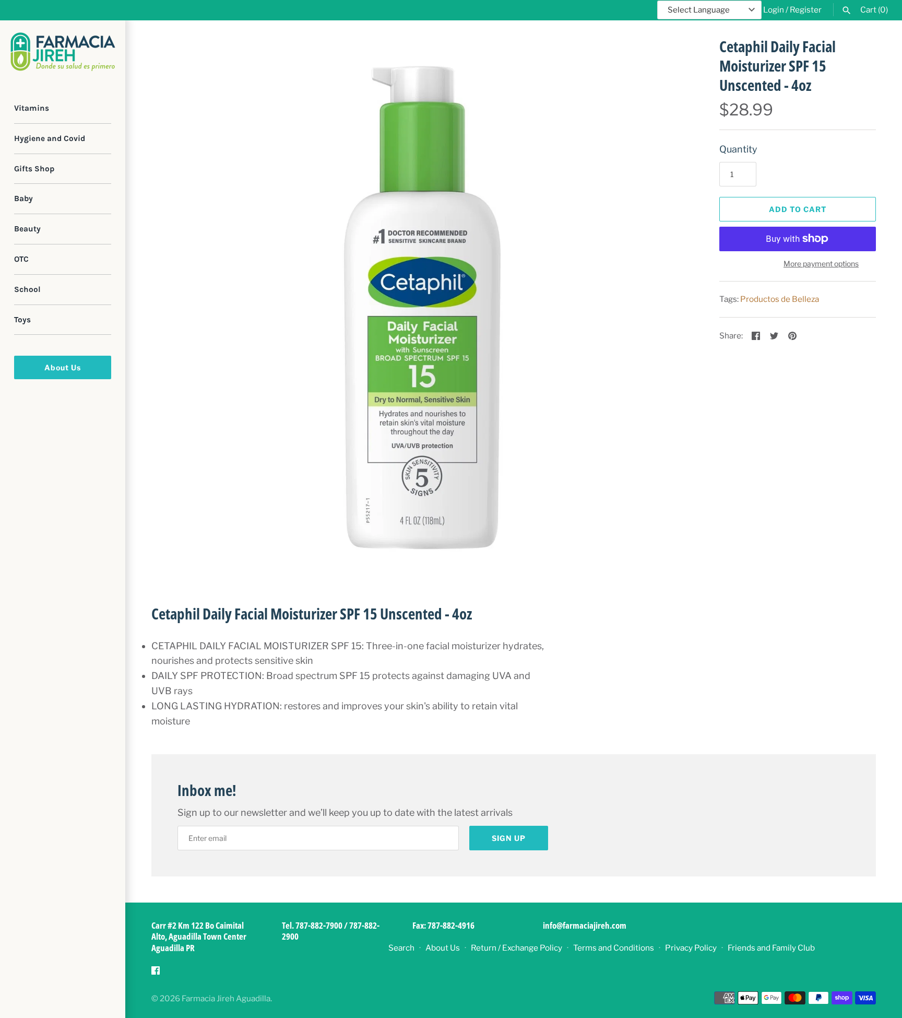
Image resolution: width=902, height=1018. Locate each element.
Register (806, 10)
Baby (23, 198)
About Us (62, 367)
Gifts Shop (34, 168)
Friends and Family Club (771, 948)
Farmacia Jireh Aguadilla (226, 998)
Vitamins (31, 108)
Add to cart (798, 209)
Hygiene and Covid (49, 138)
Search (401, 948)
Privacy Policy (691, 948)
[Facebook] (155, 973)
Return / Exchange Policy (516, 948)
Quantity (738, 149)
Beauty (27, 228)
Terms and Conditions (613, 948)
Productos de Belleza (779, 299)
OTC (21, 259)
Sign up (509, 838)
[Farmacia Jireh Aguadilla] (62, 51)
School (27, 289)
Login (773, 10)
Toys (22, 319)
